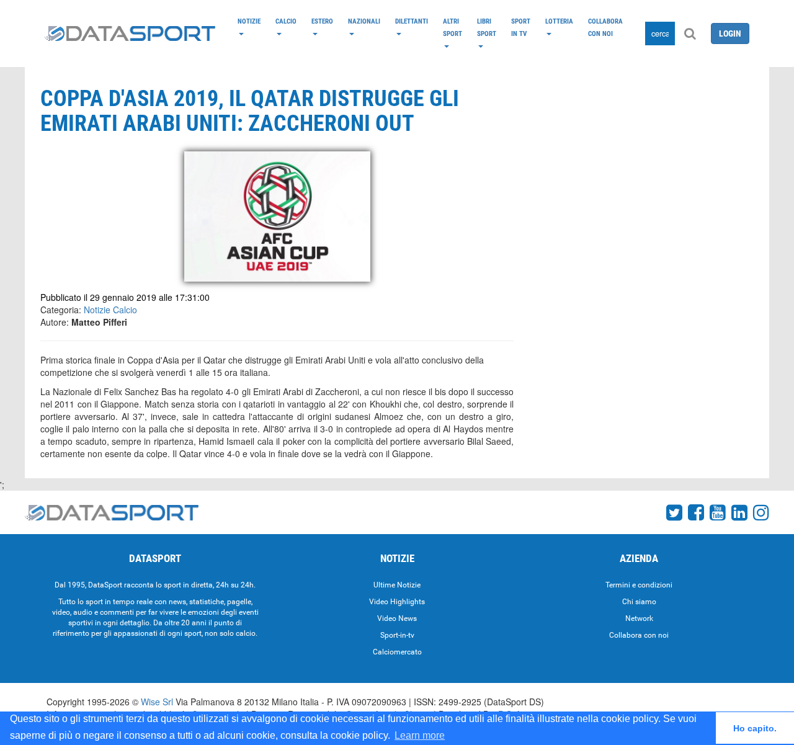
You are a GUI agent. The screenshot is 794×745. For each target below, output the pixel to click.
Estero (322, 21)
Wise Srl (157, 701)
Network (639, 618)
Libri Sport (486, 27)
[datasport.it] (130, 33)
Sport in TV (520, 27)
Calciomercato (397, 652)
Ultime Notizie (397, 585)
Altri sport (452, 27)
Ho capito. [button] (755, 728)
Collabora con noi (605, 27)
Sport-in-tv (397, 635)
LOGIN (730, 33)
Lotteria (559, 21)
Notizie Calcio (110, 309)
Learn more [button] (420, 735)
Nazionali (364, 21)
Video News (397, 618)
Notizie (249, 21)
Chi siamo (639, 601)
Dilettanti (411, 21)
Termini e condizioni (638, 585)
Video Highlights (397, 601)
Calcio (286, 21)
